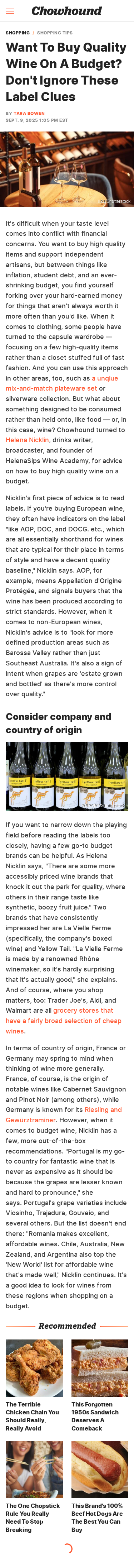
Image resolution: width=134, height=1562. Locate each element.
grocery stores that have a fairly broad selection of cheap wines (63, 1021)
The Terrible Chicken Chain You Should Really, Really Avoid (32, 1416)
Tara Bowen (29, 113)
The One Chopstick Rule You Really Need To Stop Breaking (33, 1517)
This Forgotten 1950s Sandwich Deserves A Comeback (95, 1416)
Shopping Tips (55, 33)
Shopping (18, 33)
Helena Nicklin (27, 440)
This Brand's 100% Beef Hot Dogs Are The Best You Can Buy (97, 1517)
